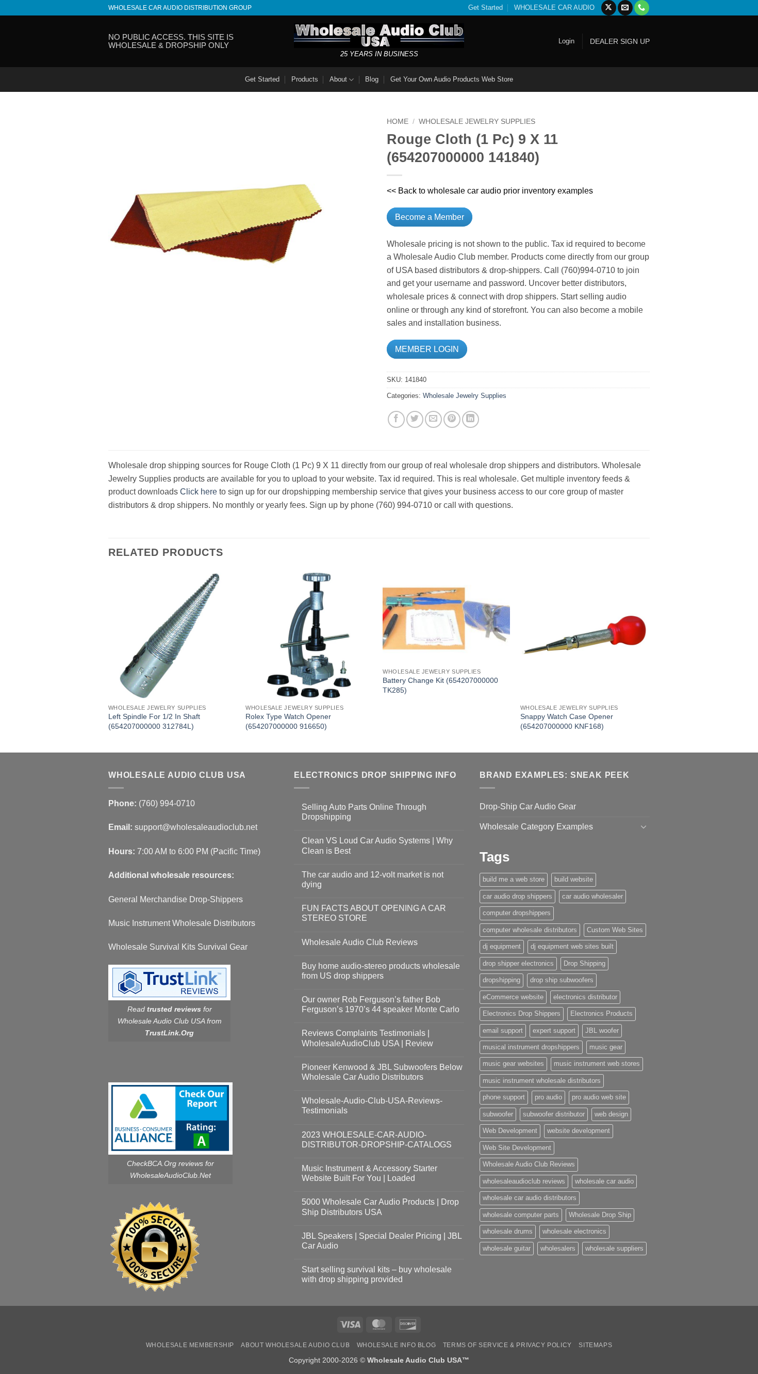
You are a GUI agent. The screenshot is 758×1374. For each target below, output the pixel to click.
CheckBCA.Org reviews (165, 1163)
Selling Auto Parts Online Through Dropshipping (364, 812)
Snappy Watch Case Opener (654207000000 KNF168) (566, 721)
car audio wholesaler (592, 896)
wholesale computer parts (521, 1215)
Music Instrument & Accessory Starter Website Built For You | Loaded (369, 1173)
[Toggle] (643, 826)
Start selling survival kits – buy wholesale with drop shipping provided (377, 1274)
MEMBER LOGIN (427, 349)
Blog (371, 79)
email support (503, 1030)
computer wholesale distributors (530, 930)
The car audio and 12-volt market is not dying (372, 879)
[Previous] (109, 661)
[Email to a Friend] (433, 419)
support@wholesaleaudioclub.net (196, 827)
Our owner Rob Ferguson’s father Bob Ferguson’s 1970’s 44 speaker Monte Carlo (380, 1004)
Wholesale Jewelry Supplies (477, 121)
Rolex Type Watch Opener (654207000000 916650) (288, 721)
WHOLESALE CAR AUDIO (554, 7)
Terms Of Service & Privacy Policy (507, 1345)
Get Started (485, 7)
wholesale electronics (574, 1231)
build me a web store (514, 879)
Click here (198, 491)
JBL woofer (602, 1030)
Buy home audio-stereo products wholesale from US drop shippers (381, 971)
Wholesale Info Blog (396, 1345)
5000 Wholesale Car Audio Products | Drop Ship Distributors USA (380, 1206)
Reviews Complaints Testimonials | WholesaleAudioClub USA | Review (367, 1038)
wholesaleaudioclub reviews (524, 1181)
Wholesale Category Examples (536, 826)
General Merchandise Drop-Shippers (175, 899)
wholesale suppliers (614, 1248)
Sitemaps (595, 1345)
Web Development (510, 1131)
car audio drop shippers (517, 896)
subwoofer (498, 1114)
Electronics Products (601, 1013)
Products (304, 79)
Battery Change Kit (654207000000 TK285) (440, 685)
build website (573, 879)
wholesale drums (508, 1231)
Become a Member (429, 217)
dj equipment (502, 946)
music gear (605, 1047)
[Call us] (641, 7)
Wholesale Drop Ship (600, 1215)
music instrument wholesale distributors (542, 1080)
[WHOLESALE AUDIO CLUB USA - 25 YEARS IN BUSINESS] (379, 35)
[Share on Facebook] (396, 419)
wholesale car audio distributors (529, 1198)
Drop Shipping (584, 963)
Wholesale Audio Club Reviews (360, 942)
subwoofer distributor (554, 1114)
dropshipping (501, 980)
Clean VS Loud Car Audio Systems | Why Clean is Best (377, 845)
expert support (554, 1030)
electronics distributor (585, 997)
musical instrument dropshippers (531, 1047)
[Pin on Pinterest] (451, 419)
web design (611, 1114)
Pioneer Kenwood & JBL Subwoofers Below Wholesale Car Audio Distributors (382, 1072)
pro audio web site (599, 1097)
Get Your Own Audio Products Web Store (451, 79)
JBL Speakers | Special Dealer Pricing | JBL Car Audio (382, 1241)
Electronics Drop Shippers (522, 1013)
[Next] (646, 661)
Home (397, 121)
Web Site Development (517, 1148)
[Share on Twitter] (414, 419)
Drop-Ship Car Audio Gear (528, 806)
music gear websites (513, 1063)
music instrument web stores (597, 1063)
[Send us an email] (625, 7)
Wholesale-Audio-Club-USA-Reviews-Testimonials (372, 1105)
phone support (504, 1097)
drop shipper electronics (518, 963)
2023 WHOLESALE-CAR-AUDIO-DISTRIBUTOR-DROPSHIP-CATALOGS (377, 1139)
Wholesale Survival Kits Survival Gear (178, 946)
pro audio (548, 1097)
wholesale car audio (604, 1181)
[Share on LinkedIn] (470, 419)
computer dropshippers (517, 913)
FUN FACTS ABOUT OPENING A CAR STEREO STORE (374, 913)
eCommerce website (513, 997)
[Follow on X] (608, 7)
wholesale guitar (507, 1248)
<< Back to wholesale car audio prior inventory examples (490, 190)
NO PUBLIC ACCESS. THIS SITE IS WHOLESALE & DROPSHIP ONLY (171, 41)
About (338, 79)
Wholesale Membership (190, 1345)
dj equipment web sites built (572, 946)
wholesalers (557, 1248)
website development (578, 1131)
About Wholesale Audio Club (295, 1345)
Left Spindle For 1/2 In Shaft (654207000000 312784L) (154, 721)
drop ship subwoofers (562, 980)
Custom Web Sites (615, 930)
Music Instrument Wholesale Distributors (181, 923)
